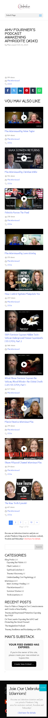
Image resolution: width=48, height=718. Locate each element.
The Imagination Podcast (15, 626)
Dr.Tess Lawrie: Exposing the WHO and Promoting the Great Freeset (21, 621)
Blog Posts (9, 559)
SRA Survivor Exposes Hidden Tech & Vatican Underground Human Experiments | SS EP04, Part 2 (24, 338)
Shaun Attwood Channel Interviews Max (23, 462)
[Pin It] (27, 91)
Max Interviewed (13, 80)
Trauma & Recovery (15, 573)
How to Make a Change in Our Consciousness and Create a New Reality (24, 608)
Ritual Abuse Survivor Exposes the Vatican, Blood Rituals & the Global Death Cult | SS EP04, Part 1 (24, 382)
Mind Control (12, 566)
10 (31, 522)
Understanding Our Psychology (20, 577)
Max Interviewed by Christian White (21, 172)
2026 (9, 143)
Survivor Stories (14, 591)
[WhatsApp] (39, 91)
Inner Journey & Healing (16, 584)
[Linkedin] (20, 91)
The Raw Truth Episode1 (16, 503)
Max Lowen (11, 45)
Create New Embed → (24, 664)
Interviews (9, 581)
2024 (9, 84)
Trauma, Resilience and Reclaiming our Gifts (23, 629)
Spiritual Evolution (14, 570)
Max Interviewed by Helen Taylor (20, 131)
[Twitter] (14, 91)
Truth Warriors (13, 595)
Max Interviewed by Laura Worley (20, 253)
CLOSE (43, 688)
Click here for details (32, 539)
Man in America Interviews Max (19, 422)
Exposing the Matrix (15, 562)
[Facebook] (8, 91)
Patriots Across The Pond (17, 212)
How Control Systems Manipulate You (22, 294)
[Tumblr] (33, 91)
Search (39, 547)
